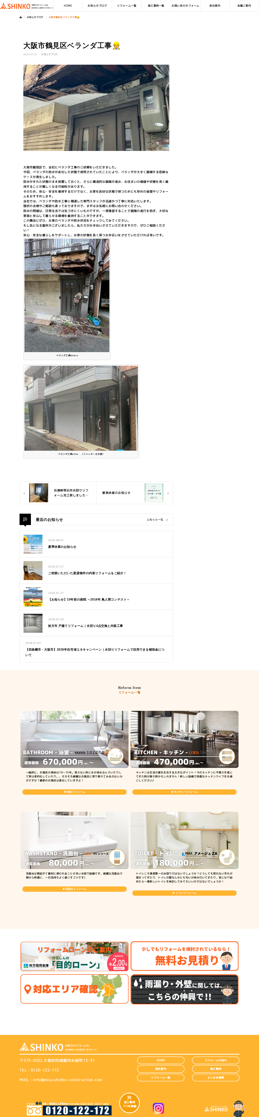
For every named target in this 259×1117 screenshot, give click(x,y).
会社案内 (214, 5)
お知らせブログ (97, 5)
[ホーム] (21, 17)
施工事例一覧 (156, 5)
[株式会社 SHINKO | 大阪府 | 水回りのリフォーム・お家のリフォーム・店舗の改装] (26, 6)
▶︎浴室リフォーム (74, 791)
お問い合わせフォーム (185, 5)
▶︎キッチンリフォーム (184, 791)
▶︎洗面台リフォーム (74, 888)
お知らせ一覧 (155, 519)
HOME (68, 5)
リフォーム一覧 (126, 5)
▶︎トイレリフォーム (184, 892)
